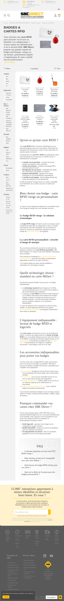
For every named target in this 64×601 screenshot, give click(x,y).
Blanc (7, 177)
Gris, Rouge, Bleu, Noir (8, 184)
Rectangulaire (9, 168)
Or (6, 86)
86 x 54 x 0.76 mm (8, 202)
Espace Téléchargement (30, 565)
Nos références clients (13, 567)
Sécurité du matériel (13, 589)
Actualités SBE (11, 580)
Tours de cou (26, 377)
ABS (7, 150)
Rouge (7, 81)
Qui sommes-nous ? (13, 565)
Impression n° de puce (8, 94)
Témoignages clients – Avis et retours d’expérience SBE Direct (13, 572)
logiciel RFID (24, 341)
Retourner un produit (29, 562)
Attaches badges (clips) (29, 380)
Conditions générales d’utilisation (29, 572)
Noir (7, 76)
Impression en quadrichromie (9, 189)
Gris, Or (8, 179)
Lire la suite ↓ (10, 62)
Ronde (7, 170)
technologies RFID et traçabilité (30, 309)
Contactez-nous (12, 562)
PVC (7, 161)
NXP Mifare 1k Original (8, 130)
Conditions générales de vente (30, 568)
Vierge (7, 97)
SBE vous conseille (13, 578)
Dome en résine (8, 153)
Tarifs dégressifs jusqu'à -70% (7, 538)
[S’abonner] (49, 512)
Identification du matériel (12, 586)
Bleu (7, 79)
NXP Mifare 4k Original (8, 110)
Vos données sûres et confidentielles (29, 577)
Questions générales (29, 560)
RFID (7, 143)
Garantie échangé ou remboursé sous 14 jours (37, 540)
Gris (7, 83)
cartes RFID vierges (33, 231)
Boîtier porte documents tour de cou (33, 386)
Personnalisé (9, 99)
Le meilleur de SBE (13, 582)
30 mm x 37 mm (8, 198)
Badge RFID (39, 89)
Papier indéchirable (9, 157)
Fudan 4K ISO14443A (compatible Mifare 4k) (9, 123)
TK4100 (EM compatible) (9, 116)
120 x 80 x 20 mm (8, 206)
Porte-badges (26, 371)
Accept (6, 597)
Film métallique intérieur (8, 138)
